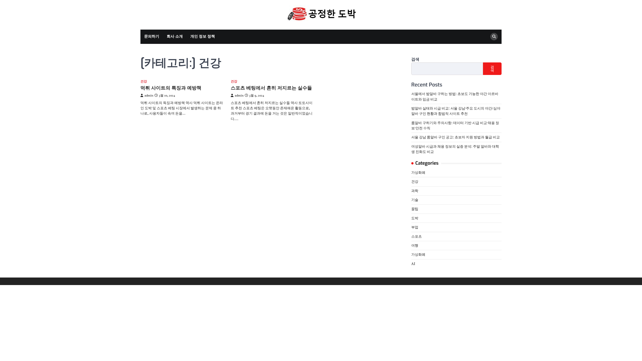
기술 (414, 200)
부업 (414, 227)
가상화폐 (418, 172)
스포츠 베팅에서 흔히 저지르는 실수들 (271, 88)
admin (148, 96)
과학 (414, 191)
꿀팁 (414, 209)
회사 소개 (175, 36)
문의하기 (151, 36)
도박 (414, 218)
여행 (414, 245)
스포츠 (416, 236)
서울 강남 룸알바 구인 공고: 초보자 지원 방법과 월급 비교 (455, 137)
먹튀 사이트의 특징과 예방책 (170, 88)
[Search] (494, 36)
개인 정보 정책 (202, 36)
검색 (415, 59)
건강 (143, 81)
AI (413, 263)
